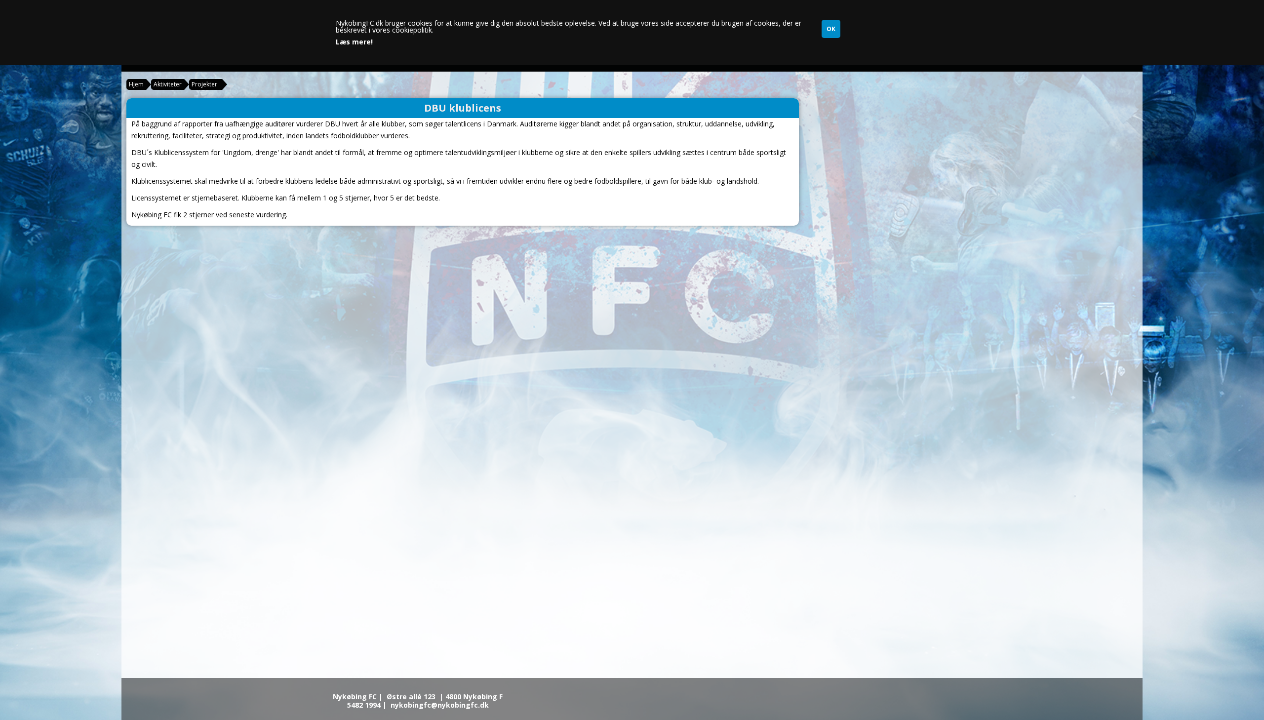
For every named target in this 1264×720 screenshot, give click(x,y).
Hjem (136, 84)
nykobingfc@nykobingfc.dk (440, 705)
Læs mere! (354, 42)
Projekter (204, 84)
